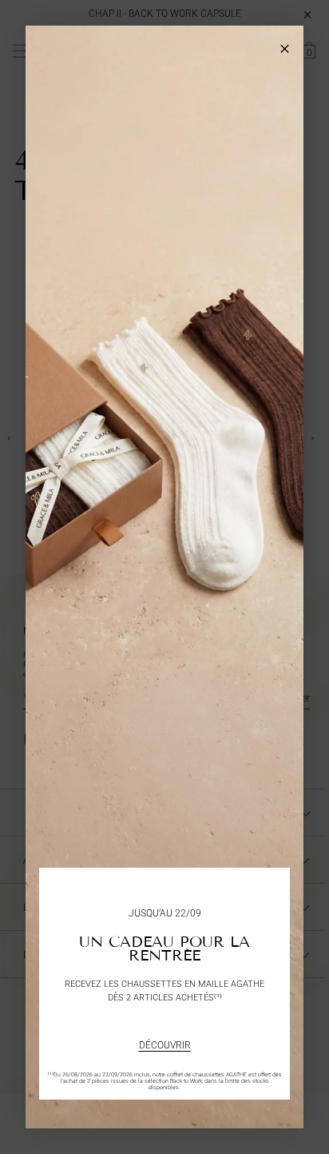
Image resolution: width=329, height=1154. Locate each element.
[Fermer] (284, 44)
